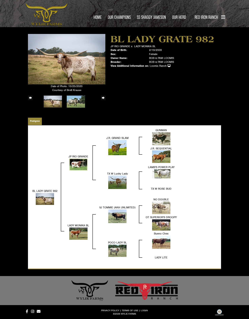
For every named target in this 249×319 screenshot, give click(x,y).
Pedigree (35, 121)
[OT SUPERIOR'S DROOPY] (161, 224)
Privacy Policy (110, 310)
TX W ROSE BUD (161, 188)
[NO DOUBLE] (161, 207)
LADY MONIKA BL (145, 46)
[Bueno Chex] (161, 242)
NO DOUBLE (161, 199)
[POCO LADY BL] (117, 250)
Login (144, 310)
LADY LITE (161, 257)
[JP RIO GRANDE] (78, 164)
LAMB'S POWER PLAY (161, 167)
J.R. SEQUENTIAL (161, 148)
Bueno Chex (161, 233)
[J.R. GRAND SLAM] (117, 147)
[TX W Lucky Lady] (117, 182)
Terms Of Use (130, 310)
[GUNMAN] (161, 139)
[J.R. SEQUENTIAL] (161, 156)
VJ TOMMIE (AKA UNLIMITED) (117, 207)
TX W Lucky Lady (117, 173)
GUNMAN (161, 130)
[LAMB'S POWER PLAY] (161, 173)
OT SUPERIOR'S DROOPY (161, 217)
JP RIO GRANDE (120, 46)
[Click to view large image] (66, 59)
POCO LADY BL (117, 242)
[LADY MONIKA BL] (78, 233)
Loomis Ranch (158, 66)
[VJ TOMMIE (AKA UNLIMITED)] (117, 216)
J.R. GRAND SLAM (117, 138)
